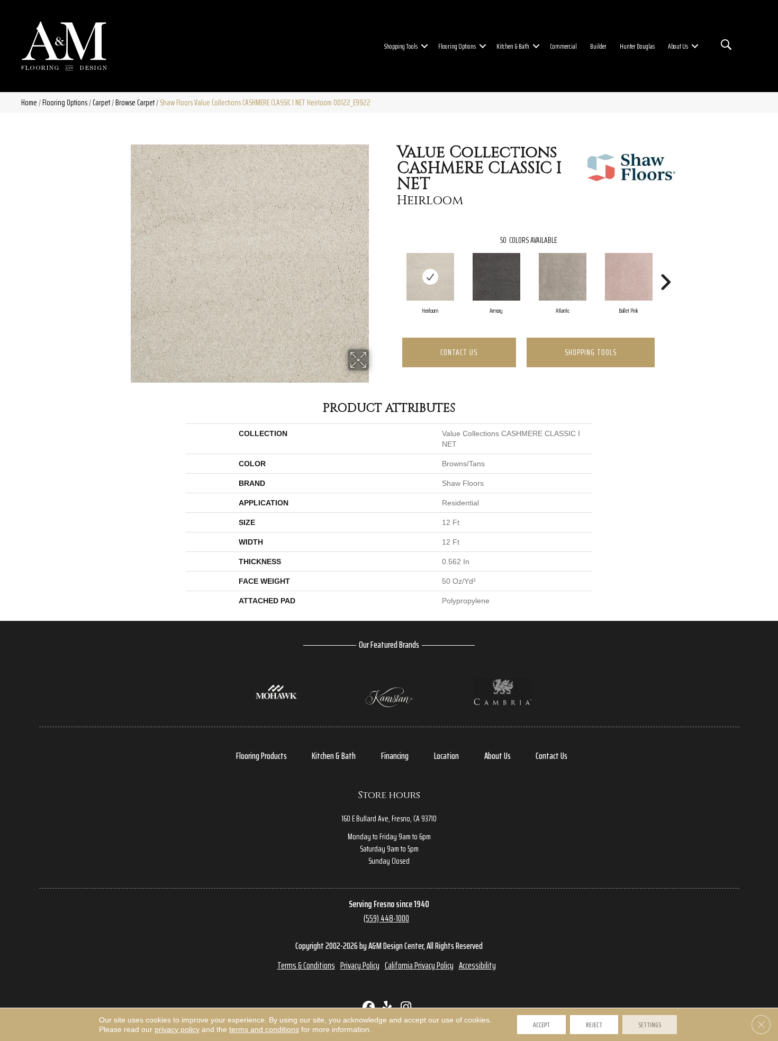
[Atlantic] (562, 276)
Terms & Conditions (306, 965)
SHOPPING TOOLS (591, 352)
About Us (678, 46)
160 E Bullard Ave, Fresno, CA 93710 (389, 818)
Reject (594, 1024)
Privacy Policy (359, 965)
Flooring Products (261, 755)
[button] (424, 46)
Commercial (563, 46)
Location (446, 755)
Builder (598, 46)
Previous (392, 266)
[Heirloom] (430, 276)
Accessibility (477, 965)
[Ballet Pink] (628, 276)
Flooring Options (457, 46)
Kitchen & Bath (512, 46)
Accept (541, 1024)
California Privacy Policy (419, 965)
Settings (649, 1024)
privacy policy (177, 1029)
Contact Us (458, 352)
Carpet (101, 102)
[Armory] (496, 276)
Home (29, 102)
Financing (395, 755)
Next (665, 266)
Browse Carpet (135, 102)
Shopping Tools (401, 46)
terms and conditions (264, 1029)
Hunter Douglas (637, 46)
